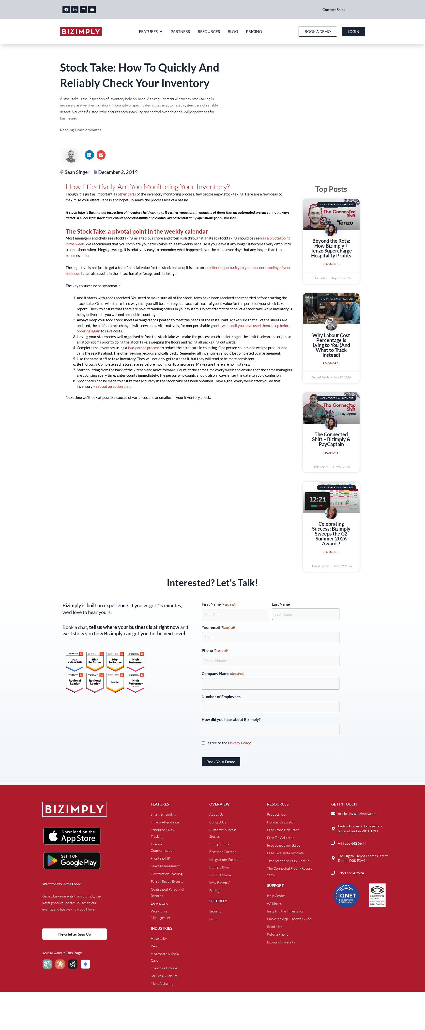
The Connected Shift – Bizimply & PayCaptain (331, 439)
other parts (127, 194)
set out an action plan (113, 386)
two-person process (144, 347)
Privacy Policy (239, 743)
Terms (87, 1003)
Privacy (72, 1003)
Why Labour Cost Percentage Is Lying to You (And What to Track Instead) (331, 345)
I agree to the (228, 743)
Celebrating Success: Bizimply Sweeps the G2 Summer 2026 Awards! (331, 533)
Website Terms (34, 1003)
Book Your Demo (221, 761)
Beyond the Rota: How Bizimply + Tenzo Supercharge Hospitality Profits (331, 248)
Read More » (331, 264)
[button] (89, 155)
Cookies (56, 1003)
